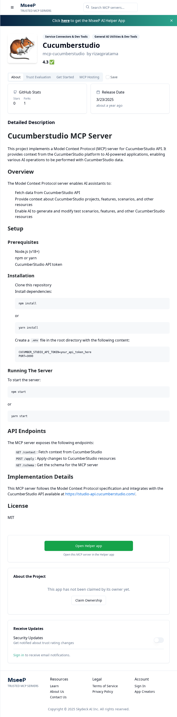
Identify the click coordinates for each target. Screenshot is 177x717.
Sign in (18, 655)
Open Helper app (88, 546)
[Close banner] (171, 20)
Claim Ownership (88, 600)
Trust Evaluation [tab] (38, 77)
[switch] (159, 640)
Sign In (140, 686)
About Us (57, 691)
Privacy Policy (102, 691)
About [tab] (16, 77)
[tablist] (55, 77)
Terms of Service (105, 686)
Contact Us (58, 697)
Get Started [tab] (65, 77)
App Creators (145, 691)
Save (114, 77)
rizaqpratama (105, 53)
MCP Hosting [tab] (89, 77)
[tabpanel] (89, 302)
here (65, 20)
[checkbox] (107, 77)
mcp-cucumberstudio (64, 53)
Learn (54, 686)
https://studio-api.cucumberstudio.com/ (100, 493)
